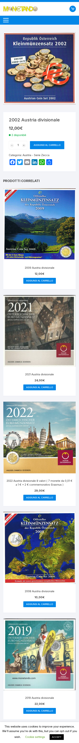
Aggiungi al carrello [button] (39, 280)
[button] (69, 38)
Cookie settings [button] (35, 737)
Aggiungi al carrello (47, 145)
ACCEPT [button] (57, 737)
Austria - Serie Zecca (36, 155)
